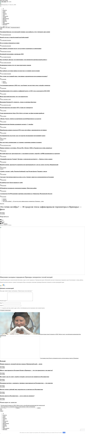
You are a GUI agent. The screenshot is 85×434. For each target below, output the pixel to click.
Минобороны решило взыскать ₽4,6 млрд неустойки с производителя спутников (23, 130)
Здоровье (5, 13)
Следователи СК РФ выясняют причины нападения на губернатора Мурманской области (26, 193)
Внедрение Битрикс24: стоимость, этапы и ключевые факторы (18, 102)
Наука (4, 12)
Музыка (4, 19)
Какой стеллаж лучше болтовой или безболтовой (14, 37)
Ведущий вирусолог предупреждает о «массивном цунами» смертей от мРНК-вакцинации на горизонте (30, 153)
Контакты (5, 24)
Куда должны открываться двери (9, 43)
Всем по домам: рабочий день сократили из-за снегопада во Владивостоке (21, 389)
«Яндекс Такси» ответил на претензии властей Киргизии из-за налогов (20, 118)
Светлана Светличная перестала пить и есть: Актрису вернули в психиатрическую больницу (27, 177)
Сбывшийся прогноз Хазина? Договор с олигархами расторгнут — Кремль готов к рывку (26, 159)
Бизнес (4, 81)
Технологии (5, 16)
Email (1, 305)
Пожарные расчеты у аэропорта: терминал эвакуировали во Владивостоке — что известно (26, 383)
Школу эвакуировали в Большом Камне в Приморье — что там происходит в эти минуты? (26, 370)
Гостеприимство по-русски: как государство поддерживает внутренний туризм (22, 135)
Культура (5, 10)
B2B (4, 22)
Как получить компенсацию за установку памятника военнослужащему (21, 142)
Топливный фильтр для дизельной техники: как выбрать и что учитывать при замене (25, 32)
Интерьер (5, 21)
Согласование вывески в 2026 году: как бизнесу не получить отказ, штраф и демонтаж (25, 85)
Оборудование (6, 23)
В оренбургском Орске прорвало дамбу (11, 182)
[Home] (3, 9)
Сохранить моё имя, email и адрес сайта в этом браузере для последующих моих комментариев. (23, 308)
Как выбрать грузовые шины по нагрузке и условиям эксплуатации (20, 70)
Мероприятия (6, 18)
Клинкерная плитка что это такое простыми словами (15, 65)
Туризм (4, 17)
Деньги (1, 139)
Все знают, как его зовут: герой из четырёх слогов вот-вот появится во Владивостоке (24, 376)
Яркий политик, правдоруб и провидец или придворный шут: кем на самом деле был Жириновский (29, 164)
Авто (4, 15)
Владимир (2, 212)
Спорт (4, 11)
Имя (1, 303)
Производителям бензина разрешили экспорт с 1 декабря (16, 124)
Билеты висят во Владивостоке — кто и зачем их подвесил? (17, 396)
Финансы (5, 82)
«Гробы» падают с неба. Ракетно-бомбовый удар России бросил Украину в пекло (23, 171)
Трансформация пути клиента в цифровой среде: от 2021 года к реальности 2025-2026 (25, 91)
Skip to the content (4, 0)
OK (64, 432)
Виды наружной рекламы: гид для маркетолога (14, 96)
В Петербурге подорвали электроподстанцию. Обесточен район (18, 188)
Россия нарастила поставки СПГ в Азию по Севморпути (16, 107)
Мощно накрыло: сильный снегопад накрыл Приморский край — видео (21, 364)
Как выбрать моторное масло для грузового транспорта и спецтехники (20, 48)
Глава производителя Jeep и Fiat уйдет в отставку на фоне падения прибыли (22, 113)
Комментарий (3, 300)
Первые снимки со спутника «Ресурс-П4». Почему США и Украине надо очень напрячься (26, 148)
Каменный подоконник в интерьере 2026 (12, 54)
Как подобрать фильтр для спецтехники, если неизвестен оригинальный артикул (23, 59)
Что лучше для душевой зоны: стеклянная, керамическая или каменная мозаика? (24, 76)
